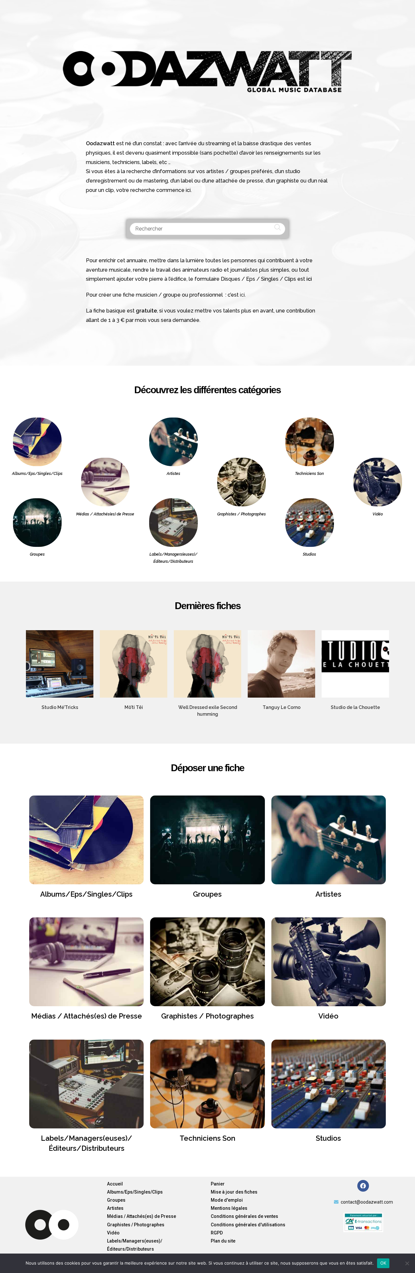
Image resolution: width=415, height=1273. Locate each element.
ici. (243, 295)
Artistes (328, 894)
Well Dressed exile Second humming (207, 711)
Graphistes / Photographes (207, 1016)
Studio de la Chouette (355, 707)
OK (383, 1263)
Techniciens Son (207, 1138)
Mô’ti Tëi (133, 707)
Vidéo (328, 1016)
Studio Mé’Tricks (60, 707)
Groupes (207, 894)
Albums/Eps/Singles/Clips (86, 894)
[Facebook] (363, 1186)
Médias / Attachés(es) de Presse (86, 1016)
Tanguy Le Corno (282, 707)
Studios (328, 1138)
